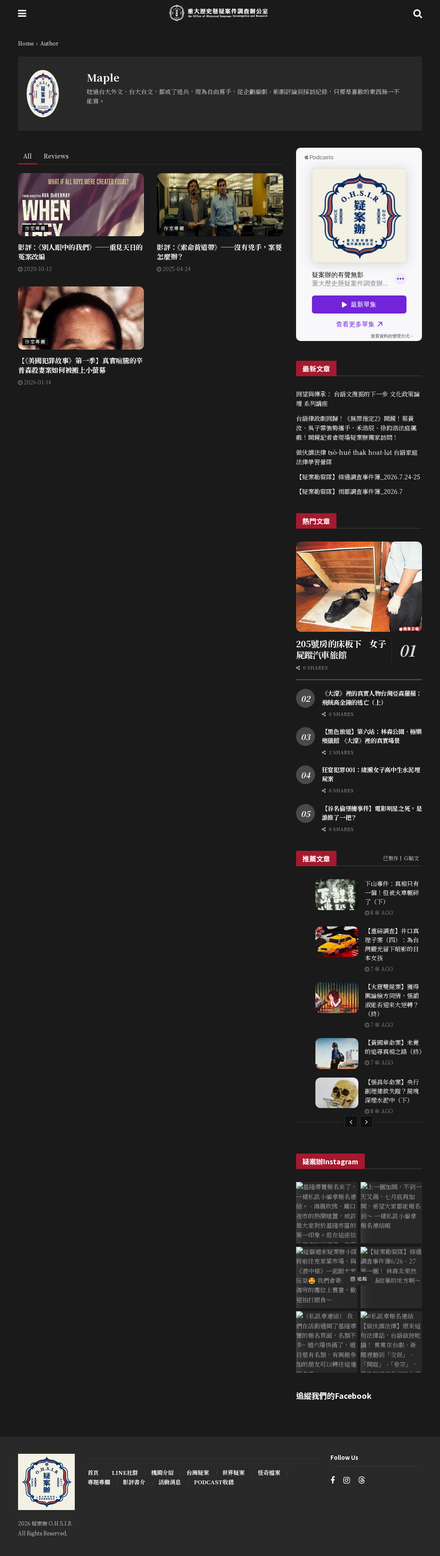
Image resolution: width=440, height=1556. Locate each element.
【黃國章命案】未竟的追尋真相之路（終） (395, 1047)
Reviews (56, 156)
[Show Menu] (22, 13)
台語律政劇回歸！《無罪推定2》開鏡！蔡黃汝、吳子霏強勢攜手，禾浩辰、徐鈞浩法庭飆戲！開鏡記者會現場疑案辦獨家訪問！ (356, 428)
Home (26, 43)
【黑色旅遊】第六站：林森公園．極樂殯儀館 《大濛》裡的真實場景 (372, 736)
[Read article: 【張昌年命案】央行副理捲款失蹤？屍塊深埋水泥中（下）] (336, 1093)
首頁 (93, 1472)
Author (49, 43)
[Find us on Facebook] (332, 1480)
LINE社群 (125, 1472)
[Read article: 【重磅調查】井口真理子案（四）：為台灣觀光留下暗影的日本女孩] (336, 941)
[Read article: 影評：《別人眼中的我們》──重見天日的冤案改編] (81, 204)
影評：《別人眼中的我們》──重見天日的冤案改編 (80, 252)
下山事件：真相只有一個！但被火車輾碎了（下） (392, 892)
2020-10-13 (37, 268)
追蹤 (361, 1278)
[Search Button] (417, 13)
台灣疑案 (197, 1472)
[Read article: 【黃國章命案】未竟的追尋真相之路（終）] (336, 1053)
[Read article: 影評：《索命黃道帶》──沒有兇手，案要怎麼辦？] (220, 204)
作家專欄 (35, 228)
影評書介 (134, 1482)
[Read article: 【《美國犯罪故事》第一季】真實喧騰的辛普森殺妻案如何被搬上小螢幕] (81, 318)
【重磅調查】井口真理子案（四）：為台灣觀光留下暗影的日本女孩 (392, 944)
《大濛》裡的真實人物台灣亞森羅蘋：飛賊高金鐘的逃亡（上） (372, 697)
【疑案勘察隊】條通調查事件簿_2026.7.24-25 (358, 476)
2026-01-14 (36, 382)
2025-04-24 (176, 268)
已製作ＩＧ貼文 (401, 858)
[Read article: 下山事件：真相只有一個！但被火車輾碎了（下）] (336, 894)
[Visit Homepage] (219, 12)
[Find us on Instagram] (346, 1480)
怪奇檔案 (269, 1472)
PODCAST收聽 (214, 1482)
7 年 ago (381, 968)
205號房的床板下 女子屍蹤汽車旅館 (341, 649)
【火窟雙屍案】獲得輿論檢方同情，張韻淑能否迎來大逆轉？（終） (392, 1000)
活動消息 (170, 1482)
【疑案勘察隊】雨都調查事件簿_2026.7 (349, 491)
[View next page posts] (366, 1122)
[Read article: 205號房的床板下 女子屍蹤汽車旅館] (359, 587)
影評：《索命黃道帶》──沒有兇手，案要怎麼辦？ (219, 252)
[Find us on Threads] (361, 1480)
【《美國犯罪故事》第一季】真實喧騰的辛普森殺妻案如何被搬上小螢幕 (80, 365)
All (27, 156)
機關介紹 (162, 1472)
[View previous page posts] (351, 1122)
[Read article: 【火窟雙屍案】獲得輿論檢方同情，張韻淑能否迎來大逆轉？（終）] (336, 997)
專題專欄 (99, 1482)
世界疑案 (233, 1472)
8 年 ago (381, 912)
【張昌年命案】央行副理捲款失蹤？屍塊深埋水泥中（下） (392, 1091)
